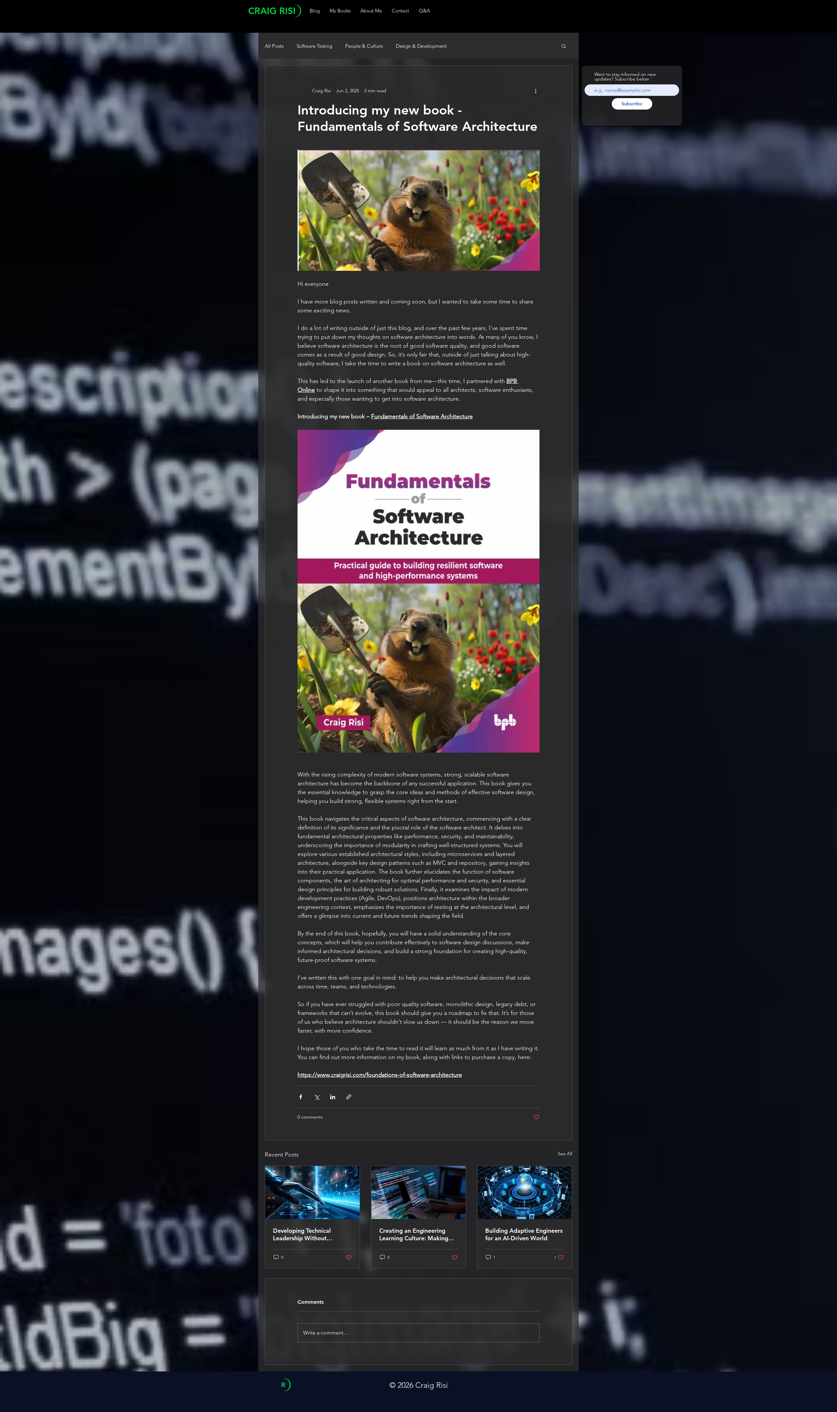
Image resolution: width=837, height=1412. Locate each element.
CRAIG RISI (272, 10)
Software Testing (314, 46)
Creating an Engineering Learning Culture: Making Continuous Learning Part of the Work (417, 1234)
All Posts (274, 46)
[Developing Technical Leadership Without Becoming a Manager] (312, 1192)
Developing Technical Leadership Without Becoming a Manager (302, 1234)
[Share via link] (349, 1097)
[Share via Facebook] (301, 1097)
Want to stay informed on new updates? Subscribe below (625, 76)
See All (565, 1154)
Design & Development (421, 46)
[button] (564, 45)
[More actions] (535, 91)
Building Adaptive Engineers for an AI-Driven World (524, 1234)
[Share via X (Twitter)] (317, 1097)
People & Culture (364, 46)
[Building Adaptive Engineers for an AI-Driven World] (524, 1192)
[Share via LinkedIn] (333, 1097)
